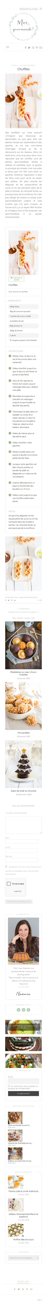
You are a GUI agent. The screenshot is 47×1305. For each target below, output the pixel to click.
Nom (7, 838)
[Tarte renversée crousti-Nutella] (22, 1118)
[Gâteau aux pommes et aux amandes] (22, 1153)
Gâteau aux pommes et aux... (20, 1161)
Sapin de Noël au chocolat (23, 790)
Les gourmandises (27, 65)
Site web (8, 856)
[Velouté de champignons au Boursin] (22, 1136)
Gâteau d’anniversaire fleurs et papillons (23, 1215)
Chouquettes (24, 609)
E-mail (7, 847)
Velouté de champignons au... (20, 1143)
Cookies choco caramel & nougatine (22, 612)
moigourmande (30, 597)
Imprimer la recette (17, 279)
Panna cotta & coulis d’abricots (23, 1191)
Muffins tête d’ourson (23, 1239)
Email (10, 1077)
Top (39, 1300)
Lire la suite (24, 987)
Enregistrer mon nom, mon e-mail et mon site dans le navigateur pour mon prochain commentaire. (23, 870)
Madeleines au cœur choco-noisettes (23, 673)
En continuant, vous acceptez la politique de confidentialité (22, 1087)
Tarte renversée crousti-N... (19, 1125)
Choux (14, 65)
